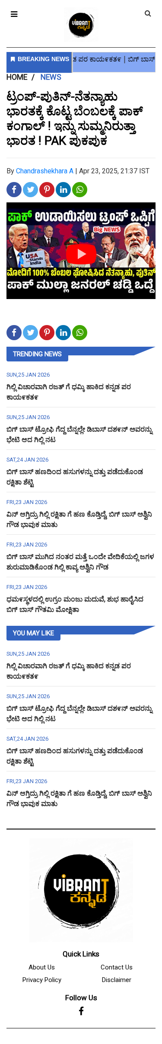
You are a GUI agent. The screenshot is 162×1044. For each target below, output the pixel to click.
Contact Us (117, 967)
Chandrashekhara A (44, 171)
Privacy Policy (41, 980)
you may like (33, 633)
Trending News (37, 354)
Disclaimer (116, 980)
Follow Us (81, 997)
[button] (14, 14)
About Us (42, 967)
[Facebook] (81, 1011)
